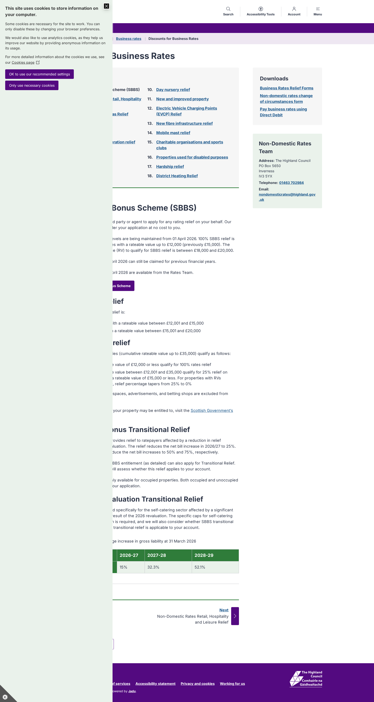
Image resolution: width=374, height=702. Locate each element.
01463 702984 (291, 182)
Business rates (128, 38)
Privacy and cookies (198, 683)
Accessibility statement (155, 683)
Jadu (132, 691)
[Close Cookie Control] (106, 6)
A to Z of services (115, 683)
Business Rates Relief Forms (286, 88)
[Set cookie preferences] (8, 693)
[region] (145, 555)
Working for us (232, 683)
